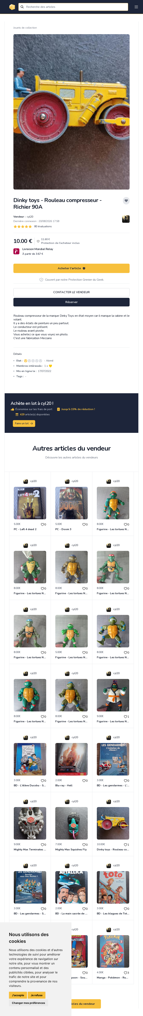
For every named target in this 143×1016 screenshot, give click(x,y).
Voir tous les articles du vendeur (71, 1004)
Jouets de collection (25, 28)
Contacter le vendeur (71, 292)
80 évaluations (43, 226)
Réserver (71, 302)
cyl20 (29, 216)
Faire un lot (21, 423)
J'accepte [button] (18, 995)
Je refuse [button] (36, 995)
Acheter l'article (69, 268)
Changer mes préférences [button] (28, 1002)
